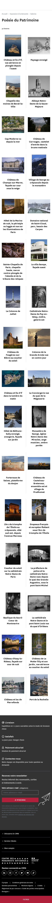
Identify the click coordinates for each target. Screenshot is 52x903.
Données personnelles (9, 885)
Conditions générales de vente (22, 882)
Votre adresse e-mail (15, 788)
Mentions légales (27, 885)
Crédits (39, 885)
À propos (5, 882)
